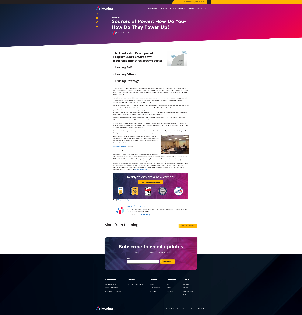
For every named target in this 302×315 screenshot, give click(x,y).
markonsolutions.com (140, 169)
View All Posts (188, 226)
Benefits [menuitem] (152, 284)
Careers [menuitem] (153, 280)
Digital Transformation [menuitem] (111, 287)
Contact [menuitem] (185, 295)
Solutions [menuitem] (132, 280)
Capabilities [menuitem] (110, 280)
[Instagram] (201, 309)
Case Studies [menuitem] (170, 291)
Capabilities (152, 8)
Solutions (163, 8)
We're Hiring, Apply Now (194, 2)
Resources (181, 8)
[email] (97, 26)
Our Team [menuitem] (186, 284)
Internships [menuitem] (153, 291)
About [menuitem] (186, 280)
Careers (172, 8)
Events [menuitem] (169, 287)
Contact (199, 8)
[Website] (149, 214)
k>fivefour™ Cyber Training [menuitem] (135, 284)
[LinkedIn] (97, 18)
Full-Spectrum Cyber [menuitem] (110, 284)
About (191, 8)
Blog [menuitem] (168, 284)
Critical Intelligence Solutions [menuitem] (113, 291)
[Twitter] (97, 14)
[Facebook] (97, 22)
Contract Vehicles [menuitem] (188, 291)
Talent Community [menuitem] (155, 287)
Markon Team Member (130, 33)
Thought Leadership (123, 200)
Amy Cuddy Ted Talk (119, 146)
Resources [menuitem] (171, 280)
